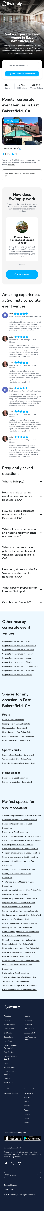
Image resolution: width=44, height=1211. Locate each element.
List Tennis (28, 1024)
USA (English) (10, 1175)
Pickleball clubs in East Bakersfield (17, 944)
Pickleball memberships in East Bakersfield (21, 948)
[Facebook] (6, 1164)
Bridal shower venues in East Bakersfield (20, 848)
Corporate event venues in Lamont (17, 658)
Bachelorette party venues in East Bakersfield (17, 826)
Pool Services (9, 1052)
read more (11, 165)
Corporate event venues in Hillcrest (17, 654)
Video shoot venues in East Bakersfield (19, 989)
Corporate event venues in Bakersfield (19, 645)
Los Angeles (28, 1093)
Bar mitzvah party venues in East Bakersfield (21, 836)
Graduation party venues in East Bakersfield (21, 915)
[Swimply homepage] (22, 3)
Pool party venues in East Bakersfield (18, 952)
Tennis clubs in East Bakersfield (16, 981)
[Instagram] (19, 1164)
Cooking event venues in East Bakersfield (20, 857)
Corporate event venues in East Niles (18, 649)
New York (27, 1097)
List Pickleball (29, 1029)
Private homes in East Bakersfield (17, 782)
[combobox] (22, 65)
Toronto (27, 1122)
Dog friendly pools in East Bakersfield (18, 902)
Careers (7, 1020)
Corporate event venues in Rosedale (18, 670)
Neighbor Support (11, 1093)
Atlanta (27, 1106)
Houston (27, 1114)
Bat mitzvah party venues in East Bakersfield (21, 840)
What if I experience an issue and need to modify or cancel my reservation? (19, 532)
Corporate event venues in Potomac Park (20, 666)
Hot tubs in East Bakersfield (14, 728)
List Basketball (29, 1033)
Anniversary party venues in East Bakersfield (21, 815)
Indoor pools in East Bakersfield (16, 724)
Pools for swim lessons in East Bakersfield (20, 960)
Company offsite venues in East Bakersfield (21, 853)
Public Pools (8, 1082)
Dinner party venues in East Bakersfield (19, 898)
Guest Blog (8, 1037)
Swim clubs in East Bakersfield (15, 973)
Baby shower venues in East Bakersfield (19, 819)
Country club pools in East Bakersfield (18, 869)
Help (6, 1063)
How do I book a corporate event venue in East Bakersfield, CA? (18, 514)
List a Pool (28, 1020)
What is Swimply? (13, 481)
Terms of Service (10, 1185)
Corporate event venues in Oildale (17, 662)
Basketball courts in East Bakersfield (18, 763)
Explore (7, 1078)
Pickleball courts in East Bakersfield (18, 755)
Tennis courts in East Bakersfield (16, 759)
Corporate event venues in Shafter (17, 674)
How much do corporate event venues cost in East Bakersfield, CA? (17, 496)
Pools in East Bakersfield (13, 719)
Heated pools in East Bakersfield (16, 732)
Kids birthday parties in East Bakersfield (19, 923)
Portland (27, 1102)
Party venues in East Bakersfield (16, 935)
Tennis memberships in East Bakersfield (19, 985)
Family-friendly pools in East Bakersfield (20, 911)
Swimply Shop (9, 1024)
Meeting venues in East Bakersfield (17, 927)
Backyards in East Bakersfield (15, 778)
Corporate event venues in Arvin (16, 641)
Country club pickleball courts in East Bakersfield (18, 863)
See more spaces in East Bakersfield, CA (20, 174)
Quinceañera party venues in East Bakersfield (17, 966)
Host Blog (8, 1041)
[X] (13, 1164)
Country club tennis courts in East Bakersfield (16, 875)
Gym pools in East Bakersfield (15, 919)
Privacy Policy (9, 1189)
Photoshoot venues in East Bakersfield (19, 940)
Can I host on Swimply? (16, 602)
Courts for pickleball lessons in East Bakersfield (17, 884)
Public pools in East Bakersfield (16, 740)
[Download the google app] (32, 1138)
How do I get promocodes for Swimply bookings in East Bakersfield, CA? (19, 573)
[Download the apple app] (13, 1138)
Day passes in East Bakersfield (15, 894)
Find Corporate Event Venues (23, 73)
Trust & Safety (9, 1067)
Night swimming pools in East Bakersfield (20, 931)
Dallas (26, 1118)
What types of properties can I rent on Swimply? (20, 589)
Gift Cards (8, 1033)
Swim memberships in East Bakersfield (19, 977)
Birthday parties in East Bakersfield (17, 844)
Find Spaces (23, 274)
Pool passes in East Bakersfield (16, 956)
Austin (26, 1110)
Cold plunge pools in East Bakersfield (18, 736)
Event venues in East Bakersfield (16, 906)
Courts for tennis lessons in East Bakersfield (21, 890)
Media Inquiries (10, 1029)
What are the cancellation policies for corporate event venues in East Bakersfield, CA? (18, 553)
